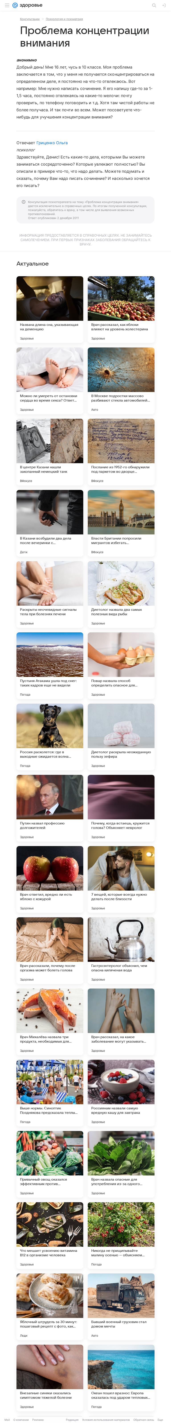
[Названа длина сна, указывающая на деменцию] (49, 309)
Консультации (30, 19)
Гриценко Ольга (52, 142)
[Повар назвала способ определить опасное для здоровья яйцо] (121, 665)
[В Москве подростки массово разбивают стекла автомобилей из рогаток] (121, 380)
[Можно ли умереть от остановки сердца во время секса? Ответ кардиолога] (49, 380)
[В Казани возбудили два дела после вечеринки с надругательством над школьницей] (49, 523)
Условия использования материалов (106, 1419)
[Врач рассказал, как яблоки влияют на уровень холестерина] (121, 309)
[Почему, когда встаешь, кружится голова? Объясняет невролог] (121, 808)
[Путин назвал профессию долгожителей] (49, 808)
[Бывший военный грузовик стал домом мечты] (121, 1306)
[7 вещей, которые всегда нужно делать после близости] (121, 879)
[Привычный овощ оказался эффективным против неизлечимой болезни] (49, 1164)
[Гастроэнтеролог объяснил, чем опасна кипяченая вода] (121, 950)
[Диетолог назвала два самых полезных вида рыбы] (121, 594)
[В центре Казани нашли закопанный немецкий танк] (49, 452)
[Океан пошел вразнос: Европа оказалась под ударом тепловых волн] (121, 1378)
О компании (21, 1419)
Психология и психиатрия (64, 19)
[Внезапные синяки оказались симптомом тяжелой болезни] (49, 1378)
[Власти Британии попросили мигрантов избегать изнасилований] (121, 523)
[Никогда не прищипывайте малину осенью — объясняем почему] (121, 1235)
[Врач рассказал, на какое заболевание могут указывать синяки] (121, 1022)
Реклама (38, 1419)
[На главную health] (30, 5)
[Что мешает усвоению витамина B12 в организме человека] (49, 1235)
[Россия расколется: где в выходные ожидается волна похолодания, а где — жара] (49, 737)
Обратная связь (143, 1419)
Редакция (72, 1419)
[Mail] (15, 5)
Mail (7, 1419)
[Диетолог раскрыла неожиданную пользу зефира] (121, 737)
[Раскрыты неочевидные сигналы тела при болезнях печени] (49, 594)
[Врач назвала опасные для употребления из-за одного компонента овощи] (121, 1164)
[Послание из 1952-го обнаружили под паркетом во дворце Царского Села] (121, 452)
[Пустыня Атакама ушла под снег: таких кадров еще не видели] (49, 665)
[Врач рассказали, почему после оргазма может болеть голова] (49, 950)
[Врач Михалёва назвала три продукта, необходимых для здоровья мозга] (49, 1022)
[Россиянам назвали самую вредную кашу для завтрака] (121, 1093)
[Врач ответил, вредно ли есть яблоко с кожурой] (49, 879)
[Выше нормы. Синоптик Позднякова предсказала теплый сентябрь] (49, 1093)
